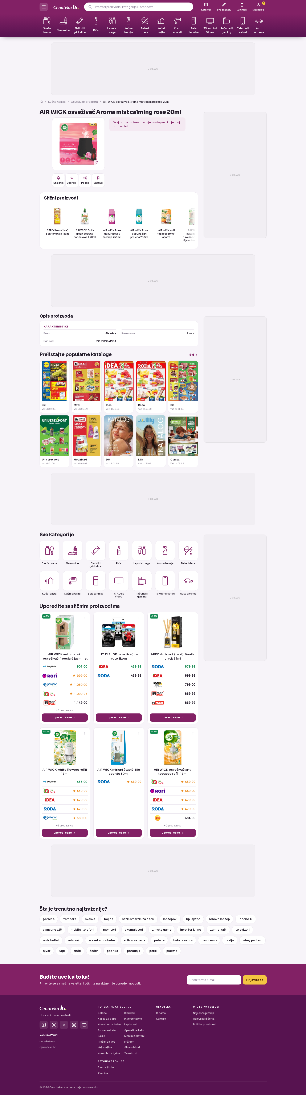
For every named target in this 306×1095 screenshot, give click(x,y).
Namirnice (72, 563)
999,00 (82, 675)
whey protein (252, 940)
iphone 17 (246, 919)
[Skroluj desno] (191, 224)
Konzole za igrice (109, 1053)
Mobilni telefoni (134, 1036)
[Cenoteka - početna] (66, 7)
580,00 (82, 818)
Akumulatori (132, 1047)
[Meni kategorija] (44, 7)
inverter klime (190, 929)
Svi (191, 355)
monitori (109, 929)
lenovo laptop (219, 919)
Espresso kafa (107, 1030)
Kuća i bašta (49, 593)
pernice (48, 919)
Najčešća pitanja (203, 1013)
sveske (90, 919)
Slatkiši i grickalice (96, 564)
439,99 (82, 791)
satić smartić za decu (138, 919)
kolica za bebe (134, 940)
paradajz (133, 951)
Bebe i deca (188, 563)
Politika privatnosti (205, 1024)
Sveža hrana (49, 563)
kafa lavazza (183, 940)
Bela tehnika (95, 593)
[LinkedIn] (64, 1025)
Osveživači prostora (84, 102)
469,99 (136, 782)
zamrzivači (218, 929)
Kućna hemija (57, 102)
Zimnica (103, 1073)
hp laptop (193, 919)
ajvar (46, 951)
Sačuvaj (98, 182)
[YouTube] (84, 1025)
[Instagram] (74, 1025)
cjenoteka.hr (48, 1047)
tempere (69, 919)
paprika (112, 951)
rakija (229, 940)
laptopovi (170, 919)
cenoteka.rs (47, 1041)
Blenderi (129, 1013)
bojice (108, 919)
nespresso (209, 940)
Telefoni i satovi (165, 593)
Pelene (102, 1013)
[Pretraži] (90, 6)
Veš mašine (105, 1047)
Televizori (130, 1053)
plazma (172, 951)
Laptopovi (130, 1024)
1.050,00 (80, 684)
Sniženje (58, 182)
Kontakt (161, 1018)
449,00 (190, 791)
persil (153, 951)
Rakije (101, 1036)
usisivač (74, 940)
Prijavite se (254, 980)
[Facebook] (44, 1025)
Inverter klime (133, 1018)
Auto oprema (188, 593)
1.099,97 (80, 693)
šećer (94, 951)
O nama (161, 1013)
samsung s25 (52, 929)
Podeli (85, 182)
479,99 (82, 800)
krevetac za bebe (102, 940)
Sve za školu (106, 1067)
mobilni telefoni (82, 929)
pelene (159, 940)
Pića (118, 563)
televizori (242, 929)
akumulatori (134, 929)
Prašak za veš (106, 1041)
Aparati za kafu (134, 1030)
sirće (77, 951)
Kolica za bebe (107, 1018)
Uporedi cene (62, 717)
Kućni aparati (72, 593)
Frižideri (129, 1041)
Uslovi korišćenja (204, 1018)
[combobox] (142, 7)
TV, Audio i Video (118, 595)
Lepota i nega (142, 563)
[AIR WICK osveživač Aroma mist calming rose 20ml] (78, 143)
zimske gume (161, 929)
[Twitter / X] (54, 1025)
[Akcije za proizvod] (100, 122)
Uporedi (71, 182)
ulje (62, 951)
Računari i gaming (142, 595)
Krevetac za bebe (109, 1024)
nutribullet (51, 940)
